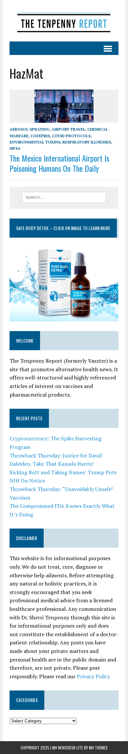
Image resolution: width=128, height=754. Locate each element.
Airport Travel (68, 129)
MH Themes (98, 747)
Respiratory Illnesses (86, 142)
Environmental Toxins (35, 142)
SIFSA (15, 148)
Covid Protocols (71, 135)
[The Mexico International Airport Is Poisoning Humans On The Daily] (64, 118)
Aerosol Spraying (30, 129)
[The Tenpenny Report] (64, 21)
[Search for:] (64, 196)
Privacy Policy (93, 676)
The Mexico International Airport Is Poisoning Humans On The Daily (59, 163)
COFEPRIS (40, 135)
